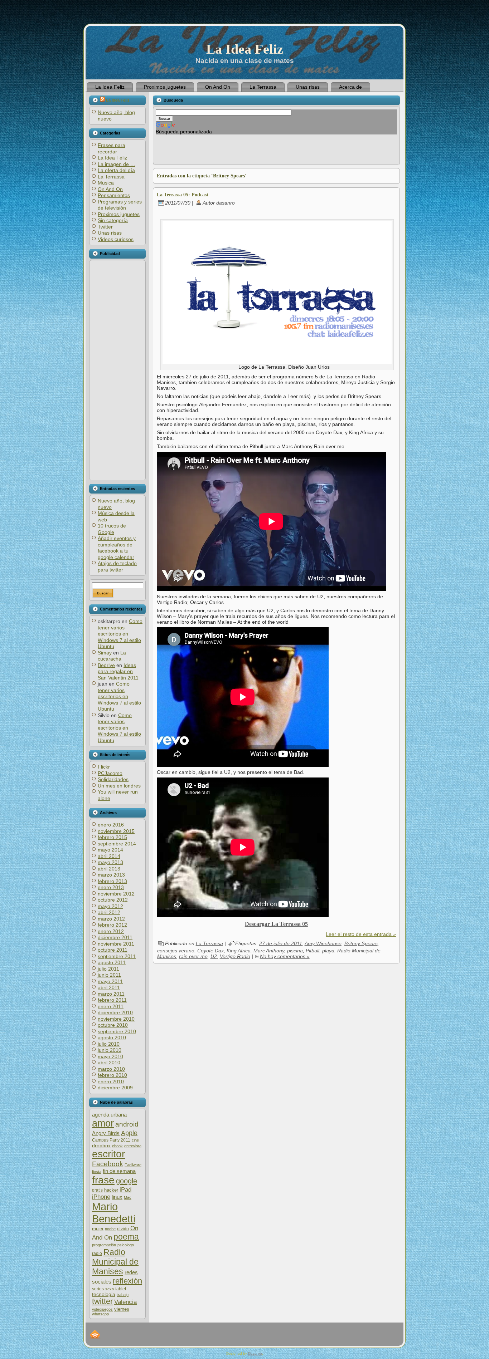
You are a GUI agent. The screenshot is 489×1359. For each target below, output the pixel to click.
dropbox (101, 1145)
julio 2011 (108, 969)
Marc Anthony (268, 950)
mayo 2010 (110, 1056)
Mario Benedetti (113, 1213)
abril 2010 (109, 1062)
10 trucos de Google (112, 529)
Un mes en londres (119, 786)
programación (104, 1245)
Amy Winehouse (323, 943)
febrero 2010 (112, 1075)
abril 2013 (109, 869)
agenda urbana (109, 1115)
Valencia (125, 1301)
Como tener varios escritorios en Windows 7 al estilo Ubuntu (120, 633)
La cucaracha (112, 656)
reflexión (127, 1280)
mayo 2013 (110, 862)
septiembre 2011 (117, 956)
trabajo (123, 1294)
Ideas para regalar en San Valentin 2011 (118, 671)
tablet (120, 1288)
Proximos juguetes (119, 214)
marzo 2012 (111, 919)
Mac (127, 1197)
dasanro (225, 203)
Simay (105, 653)
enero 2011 (111, 1006)
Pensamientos (114, 195)
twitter (102, 1301)
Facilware (133, 1165)
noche (110, 1229)
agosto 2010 (112, 1037)
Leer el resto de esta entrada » (361, 934)
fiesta (96, 1171)
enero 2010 (111, 1081)
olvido (123, 1228)
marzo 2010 (111, 1069)
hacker (111, 1190)
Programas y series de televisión (120, 205)
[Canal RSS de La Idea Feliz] (95, 1334)
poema (126, 1236)
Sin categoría (113, 220)
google (126, 1181)
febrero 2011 (112, 1000)
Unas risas (110, 233)
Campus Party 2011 (111, 1140)
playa (328, 950)
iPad (125, 1189)
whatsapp (100, 1314)
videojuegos (102, 1309)
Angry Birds (106, 1133)
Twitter (105, 227)
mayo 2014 (110, 850)
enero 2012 (111, 931)
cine (135, 1140)
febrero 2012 (112, 925)
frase (103, 1180)
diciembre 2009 (115, 1087)
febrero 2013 (112, 881)
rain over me (193, 956)
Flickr (104, 767)
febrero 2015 (112, 837)
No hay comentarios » (285, 956)
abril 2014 (109, 856)
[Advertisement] (117, 370)
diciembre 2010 (115, 1012)
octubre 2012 (113, 900)
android (127, 1124)
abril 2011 (109, 987)
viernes (121, 1309)
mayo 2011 (110, 981)
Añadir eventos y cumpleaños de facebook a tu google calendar (117, 547)
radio (97, 1253)
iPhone (101, 1196)
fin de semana (119, 1171)
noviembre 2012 (116, 894)
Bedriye (106, 665)
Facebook (107, 1164)
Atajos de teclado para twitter (117, 566)
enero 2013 (111, 887)
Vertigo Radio (235, 956)
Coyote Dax (210, 950)
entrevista (132, 1146)
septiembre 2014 (117, 844)
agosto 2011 (112, 962)
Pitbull (312, 950)
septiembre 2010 (117, 1031)
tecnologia (103, 1294)
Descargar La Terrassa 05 (276, 924)
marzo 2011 (111, 994)
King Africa (239, 950)
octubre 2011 (112, 950)
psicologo (125, 1245)
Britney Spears (361, 943)
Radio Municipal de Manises (115, 1261)
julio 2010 (109, 1044)
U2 (213, 956)
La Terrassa (111, 177)
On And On (110, 189)
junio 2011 (109, 975)
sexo (109, 1289)
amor (103, 1123)
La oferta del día (116, 170)
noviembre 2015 (116, 831)
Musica (106, 183)
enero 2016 (111, 825)
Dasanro (255, 1353)
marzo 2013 (111, 875)
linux (117, 1197)
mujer (97, 1228)
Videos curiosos (116, 239)
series (98, 1288)
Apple (129, 1133)
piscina (295, 950)
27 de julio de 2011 (280, 943)
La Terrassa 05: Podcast (182, 194)
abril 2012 (109, 912)
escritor (108, 1153)
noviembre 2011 (116, 944)
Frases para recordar (111, 148)
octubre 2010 (113, 1025)
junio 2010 (109, 1050)
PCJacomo (110, 773)
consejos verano (175, 950)
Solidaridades (113, 779)
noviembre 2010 (116, 1019)
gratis (97, 1190)
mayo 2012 (110, 906)
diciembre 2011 (115, 937)
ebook (117, 1146)
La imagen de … (116, 164)
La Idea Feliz (244, 49)
